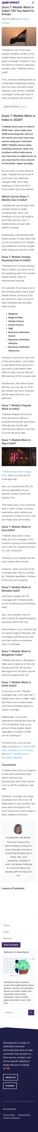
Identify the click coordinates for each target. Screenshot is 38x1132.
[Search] (31, 1012)
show (23, 107)
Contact (10, 1085)
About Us (11, 1077)
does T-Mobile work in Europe (17, 750)
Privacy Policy (9, 1115)
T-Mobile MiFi (28, 746)
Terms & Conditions (11, 1118)
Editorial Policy (24, 1115)
